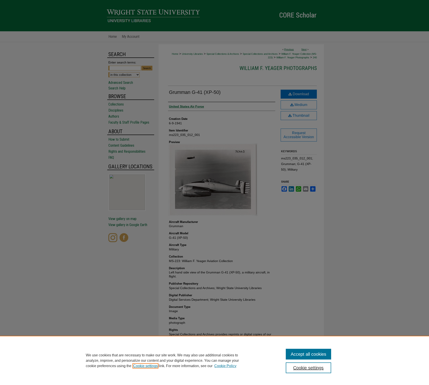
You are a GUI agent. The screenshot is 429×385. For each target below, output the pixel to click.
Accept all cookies (308, 354)
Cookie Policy (225, 366)
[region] (214, 360)
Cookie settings (145, 366)
